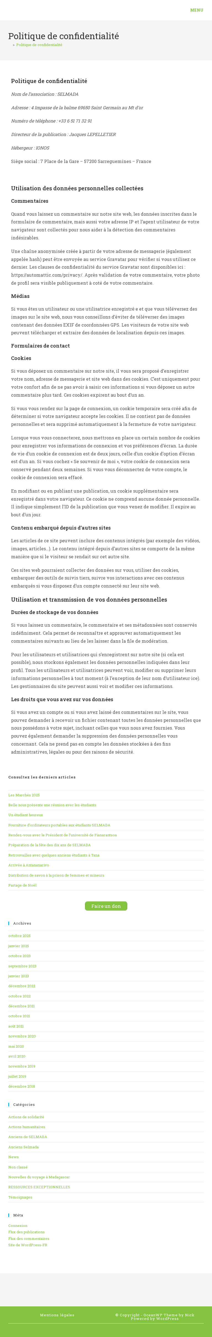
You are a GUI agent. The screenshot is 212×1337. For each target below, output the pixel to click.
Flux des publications (26, 1231)
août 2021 (16, 1026)
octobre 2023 (19, 955)
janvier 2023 (18, 975)
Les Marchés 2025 (24, 794)
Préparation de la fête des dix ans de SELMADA (49, 844)
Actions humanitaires (26, 1126)
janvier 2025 (18, 945)
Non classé (18, 1167)
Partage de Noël (22, 885)
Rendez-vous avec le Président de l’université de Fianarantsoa (62, 834)
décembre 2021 (21, 1006)
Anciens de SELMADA (27, 1136)
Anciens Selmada (23, 1146)
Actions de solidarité (26, 1116)
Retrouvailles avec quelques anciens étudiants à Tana (53, 855)
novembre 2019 (21, 1066)
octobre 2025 (19, 935)
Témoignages (20, 1197)
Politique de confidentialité (39, 44)
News (13, 1156)
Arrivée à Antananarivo (28, 865)
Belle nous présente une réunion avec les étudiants (52, 804)
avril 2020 (16, 1056)
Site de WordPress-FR (27, 1244)
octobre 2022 (19, 996)
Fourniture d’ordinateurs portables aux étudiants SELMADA (59, 825)
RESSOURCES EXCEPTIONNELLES (39, 1186)
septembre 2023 (22, 966)
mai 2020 (16, 1046)
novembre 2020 (22, 1036)
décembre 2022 (21, 985)
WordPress (167, 1318)
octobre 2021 (19, 1015)
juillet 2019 (17, 1076)
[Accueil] (9, 44)
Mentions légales (57, 1314)
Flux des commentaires (28, 1238)
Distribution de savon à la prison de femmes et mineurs (56, 875)
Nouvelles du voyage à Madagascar (39, 1177)
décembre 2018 (21, 1086)
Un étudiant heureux (25, 814)
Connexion (17, 1225)
